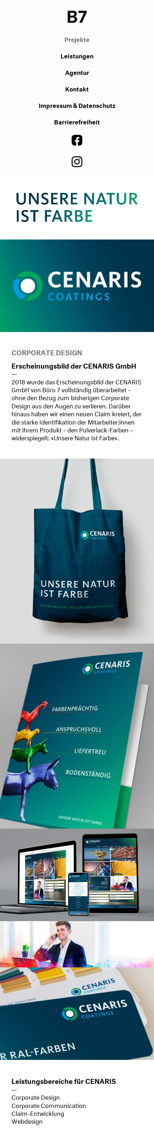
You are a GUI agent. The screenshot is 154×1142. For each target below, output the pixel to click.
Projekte (77, 38)
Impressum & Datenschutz (77, 104)
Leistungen (77, 55)
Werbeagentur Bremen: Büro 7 (77, 16)
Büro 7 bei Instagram (77, 161)
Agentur (77, 71)
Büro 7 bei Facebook (77, 140)
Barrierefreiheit (77, 121)
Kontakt (77, 88)
